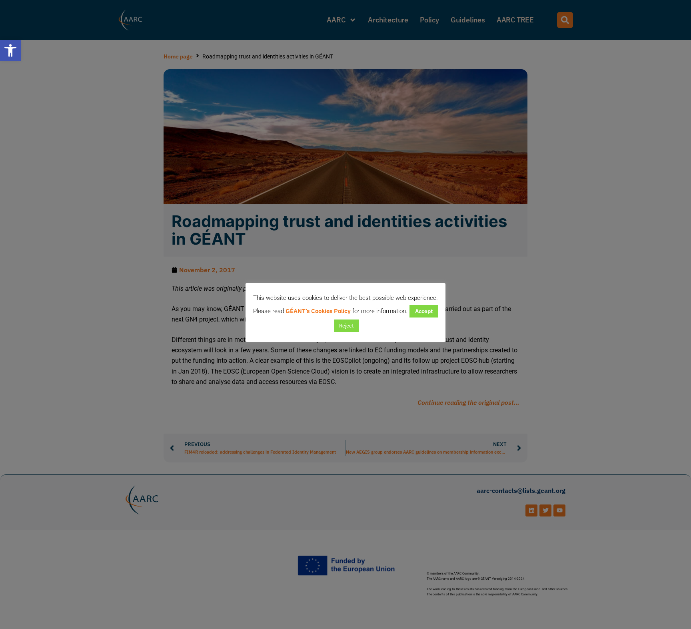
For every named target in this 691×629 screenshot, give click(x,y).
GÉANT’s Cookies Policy (318, 311)
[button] (10, 50)
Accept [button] (424, 311)
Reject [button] (346, 325)
